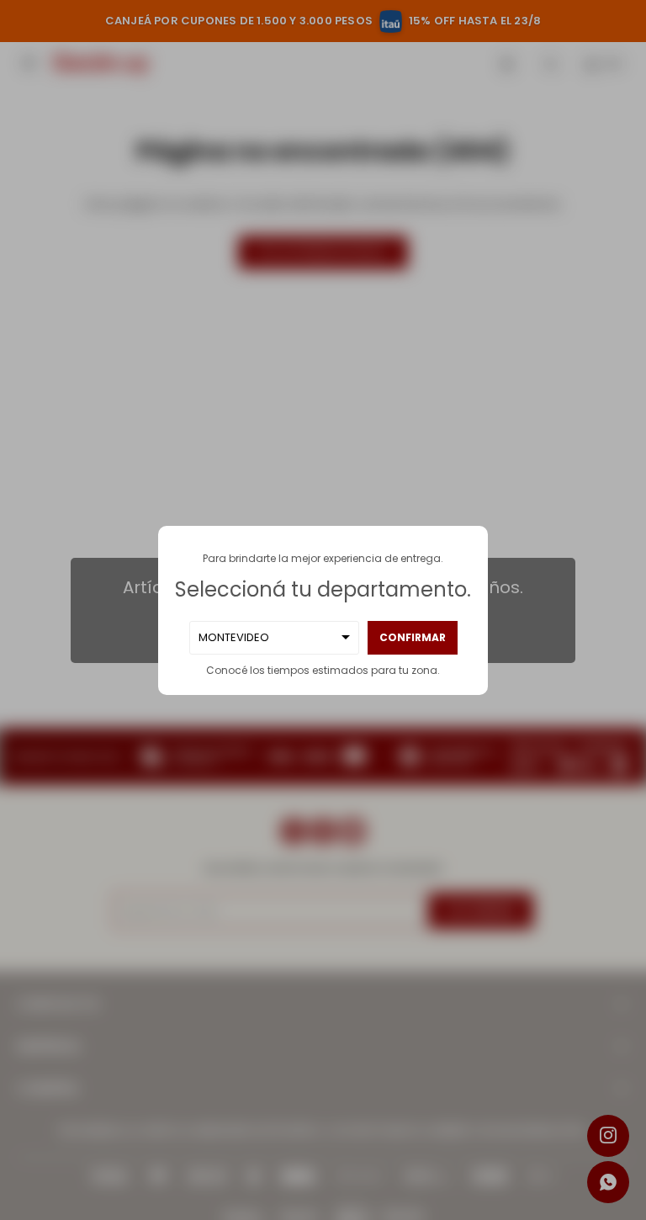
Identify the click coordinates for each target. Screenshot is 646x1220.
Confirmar (412, 637)
